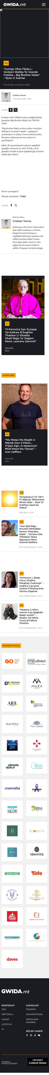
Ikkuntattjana (34, 1014)
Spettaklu (7, 1014)
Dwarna (31, 1009)
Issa (4, 1009)
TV (3, 1029)
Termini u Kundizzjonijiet (10, 1062)
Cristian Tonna (19, 95)
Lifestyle (7, 1024)
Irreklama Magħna (32, 1021)
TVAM (23, 196)
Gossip (5, 1019)
